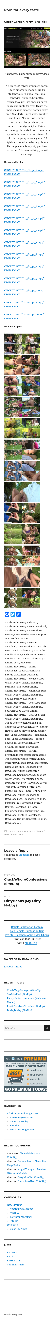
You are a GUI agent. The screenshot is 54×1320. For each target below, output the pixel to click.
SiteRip (39, 831)
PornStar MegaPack (21, 1216)
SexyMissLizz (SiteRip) (31, 1177)
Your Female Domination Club (27, 930)
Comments (16, 1264)
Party (20, 834)
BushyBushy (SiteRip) (19, 1010)
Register (12, 1252)
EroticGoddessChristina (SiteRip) (26, 1006)
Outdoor (14, 834)
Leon (11, 831)
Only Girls (12, 1224)
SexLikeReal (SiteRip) (19, 994)
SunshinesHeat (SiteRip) (32, 1181)
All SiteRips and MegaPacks (22, 1113)
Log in (10, 1256)
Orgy (6, 834)
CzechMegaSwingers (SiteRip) (24, 990)
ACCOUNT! (31, 943)
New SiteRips (14, 1204)
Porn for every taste (21, 10)
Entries (13, 1260)
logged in (24, 854)
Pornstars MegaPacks (22, 1129)
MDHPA (14, 1212)
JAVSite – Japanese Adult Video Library (27, 935)
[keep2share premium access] (25, 1073)
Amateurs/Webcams (21, 1117)
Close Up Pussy (18, 1228)
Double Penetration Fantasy (27, 926)
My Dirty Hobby (19, 1121)
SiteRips (14, 1125)
